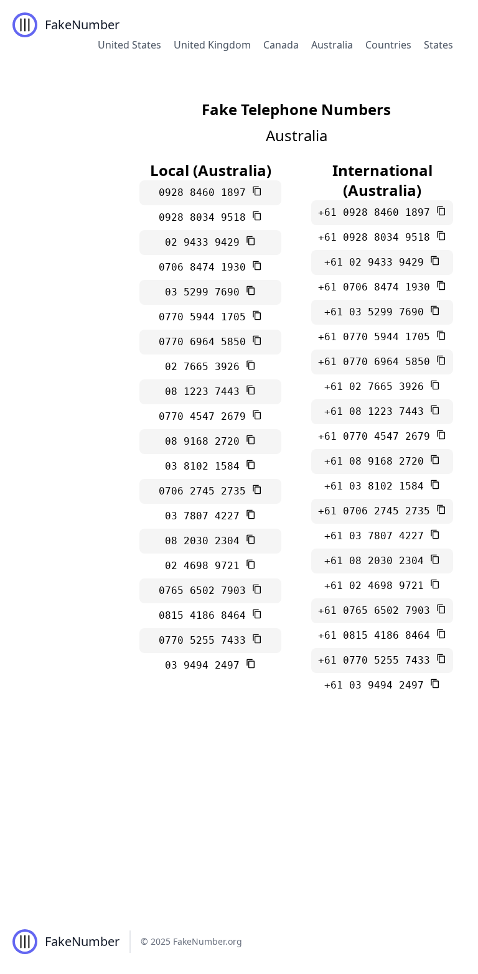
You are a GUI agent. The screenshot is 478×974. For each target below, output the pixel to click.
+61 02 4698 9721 (377, 585)
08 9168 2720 (205, 441)
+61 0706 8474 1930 (377, 287)
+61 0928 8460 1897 (377, 212)
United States (129, 45)
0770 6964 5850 (205, 342)
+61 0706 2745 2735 (377, 511)
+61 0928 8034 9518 (377, 237)
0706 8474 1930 (205, 267)
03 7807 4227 (205, 516)
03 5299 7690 (205, 292)
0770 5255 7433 (205, 640)
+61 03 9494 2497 (377, 685)
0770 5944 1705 (205, 317)
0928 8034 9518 (205, 217)
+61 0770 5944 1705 (377, 337)
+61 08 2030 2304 (377, 561)
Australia (332, 45)
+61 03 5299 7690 (377, 312)
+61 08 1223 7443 (377, 411)
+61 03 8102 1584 (377, 486)
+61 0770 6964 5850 (377, 362)
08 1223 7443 (205, 391)
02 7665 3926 (205, 367)
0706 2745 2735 (205, 491)
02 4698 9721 (205, 566)
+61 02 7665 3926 (377, 386)
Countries (388, 45)
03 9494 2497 (205, 665)
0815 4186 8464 (205, 615)
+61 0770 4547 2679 (377, 436)
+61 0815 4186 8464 (377, 635)
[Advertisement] (239, 816)
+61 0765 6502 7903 (377, 610)
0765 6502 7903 (205, 590)
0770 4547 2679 (205, 416)
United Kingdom (212, 45)
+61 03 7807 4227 (377, 536)
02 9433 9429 (205, 242)
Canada (281, 45)
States (438, 45)
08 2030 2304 (205, 541)
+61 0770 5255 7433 (377, 660)
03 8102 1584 (205, 466)
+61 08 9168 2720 (377, 461)
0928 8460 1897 (205, 192)
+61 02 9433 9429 (377, 262)
